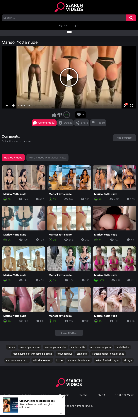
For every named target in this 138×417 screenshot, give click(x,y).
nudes (11, 347)
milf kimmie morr (42, 360)
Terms (83, 395)
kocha (59, 360)
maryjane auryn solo (17, 360)
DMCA (101, 395)
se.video (66, 405)
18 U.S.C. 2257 (124, 395)
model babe (122, 347)
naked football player (107, 360)
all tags (128, 360)
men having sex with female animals (32, 353)
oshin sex (82, 353)
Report (101, 122)
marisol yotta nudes (55, 347)
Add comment (124, 137)
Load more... (69, 332)
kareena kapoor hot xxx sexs (108, 353)
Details (68, 122)
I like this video (54, 115)
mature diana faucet (79, 360)
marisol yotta (78, 347)
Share (84, 122)
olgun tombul (64, 353)
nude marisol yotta (100, 347)
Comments (10, 136)
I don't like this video (59, 115)
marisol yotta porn (30, 347)
